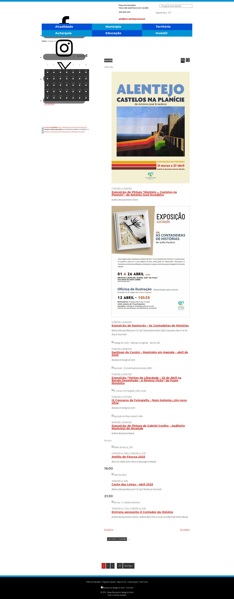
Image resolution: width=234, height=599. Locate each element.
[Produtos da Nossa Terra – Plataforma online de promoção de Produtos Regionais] (67, 126)
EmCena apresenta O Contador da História (142, 512)
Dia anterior (108, 529)
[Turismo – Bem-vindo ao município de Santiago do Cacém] (63, 131)
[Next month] (86, 55)
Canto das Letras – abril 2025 (132, 484)
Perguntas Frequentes (109, 582)
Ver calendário (49, 103)
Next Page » (128, 566)
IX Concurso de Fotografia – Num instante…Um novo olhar (149, 402)
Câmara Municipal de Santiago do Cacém (73, 9)
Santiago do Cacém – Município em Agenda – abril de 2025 (150, 354)
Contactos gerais (133, 582)
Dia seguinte (185, 529)
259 (120, 565)
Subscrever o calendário (117, 539)
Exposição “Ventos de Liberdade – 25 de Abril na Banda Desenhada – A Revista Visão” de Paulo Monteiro (146, 380)
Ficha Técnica (143, 582)
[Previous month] (74, 55)
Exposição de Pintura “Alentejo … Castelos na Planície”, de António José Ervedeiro (144, 193)
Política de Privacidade (93, 582)
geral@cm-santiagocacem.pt (132, 19)
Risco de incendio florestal (189, 15)
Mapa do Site (121, 582)
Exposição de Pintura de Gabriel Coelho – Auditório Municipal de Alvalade (148, 427)
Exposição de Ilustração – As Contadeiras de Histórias (150, 325)
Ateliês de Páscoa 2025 (128, 456)
